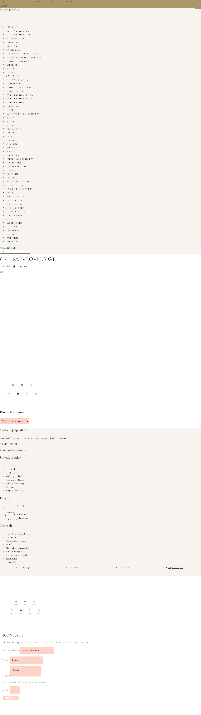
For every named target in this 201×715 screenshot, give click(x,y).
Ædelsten (13, 42)
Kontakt (9, 544)
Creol (11, 151)
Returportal (11, 558)
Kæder (11, 72)
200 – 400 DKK (14, 200)
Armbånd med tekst (19, 31)
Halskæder (13, 50)
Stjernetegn (15, 91)
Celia (10, 117)
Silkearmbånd (16, 38)
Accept (6, 681)
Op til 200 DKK (15, 197)
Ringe (9, 110)
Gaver (10, 192)
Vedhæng (12, 76)
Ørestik (12, 148)
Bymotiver (14, 84)
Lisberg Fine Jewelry (19, 189)
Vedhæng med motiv (19, 102)
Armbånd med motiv (19, 35)
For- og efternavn (11, 650)
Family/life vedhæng (20, 87)
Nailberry (13, 178)
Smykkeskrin (15, 185)
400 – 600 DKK (15, 204)
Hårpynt (12, 174)
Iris (9, 136)
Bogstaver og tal (18, 80)
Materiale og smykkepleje (17, 548)
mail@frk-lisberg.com (16, 449)
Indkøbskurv (22, 518)
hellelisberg (8, 266)
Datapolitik (11, 562)
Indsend (10, 698)
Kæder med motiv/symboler (24, 57)
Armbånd (12, 27)
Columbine (14, 129)
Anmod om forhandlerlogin (18, 533)
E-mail (6, 660)
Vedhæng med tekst (19, 99)
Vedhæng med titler (20, 95)
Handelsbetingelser (15, 551)
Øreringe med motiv (20, 159)
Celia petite (15, 121)
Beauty (11, 170)
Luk (198, 4)
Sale (9, 219)
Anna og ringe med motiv (23, 114)
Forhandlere (11, 537)
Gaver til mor (12, 465)
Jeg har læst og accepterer (34, 681)
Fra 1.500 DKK (15, 215)
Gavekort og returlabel (16, 555)
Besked (6, 675)
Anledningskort (17, 166)
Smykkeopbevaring (18, 182)
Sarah (11, 140)
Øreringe (12, 144)
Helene (11, 133)
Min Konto (22, 514)
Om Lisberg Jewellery (16, 540)
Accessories (13, 162)
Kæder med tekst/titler (22, 53)
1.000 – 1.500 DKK (16, 212)
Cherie (11, 125)
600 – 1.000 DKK (15, 208)
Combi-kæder (15, 69)
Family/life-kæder (18, 61)
